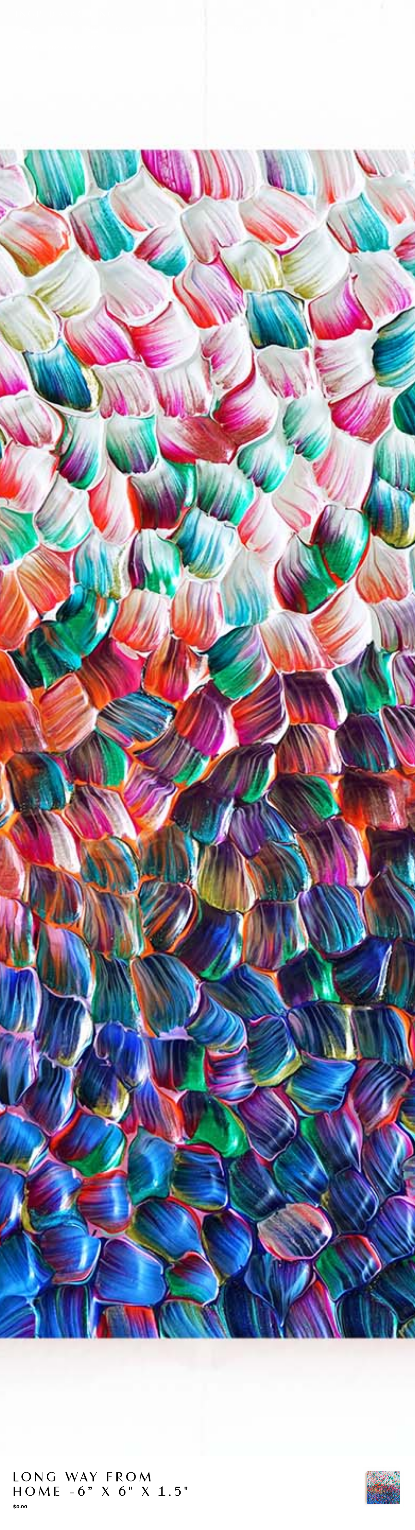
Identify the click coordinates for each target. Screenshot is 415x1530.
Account (365, 21)
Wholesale (235, 29)
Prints (124, 29)
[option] (383, 1487)
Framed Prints (193, 29)
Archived (27, 47)
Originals (61, 29)
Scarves (94, 29)
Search (338, 21)
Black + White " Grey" (75, 47)
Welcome (27, 29)
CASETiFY (153, 29)
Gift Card (271, 29)
